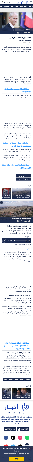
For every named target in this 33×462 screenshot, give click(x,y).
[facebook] (6, 438)
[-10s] (26, 241)
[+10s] (29, 241)
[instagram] (20, 438)
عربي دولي (28, 44)
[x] (13, 438)
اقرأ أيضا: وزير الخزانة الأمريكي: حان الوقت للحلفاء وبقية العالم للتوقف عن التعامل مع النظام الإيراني (17, 345)
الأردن (16, 6)
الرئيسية (31, 6)
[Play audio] (4, 240)
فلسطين (6, 6)
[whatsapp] (27, 438)
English (6, 2)
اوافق (17, 459)
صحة (12, 6)
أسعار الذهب (23, 6)
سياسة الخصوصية (8, 453)
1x (8, 240)
